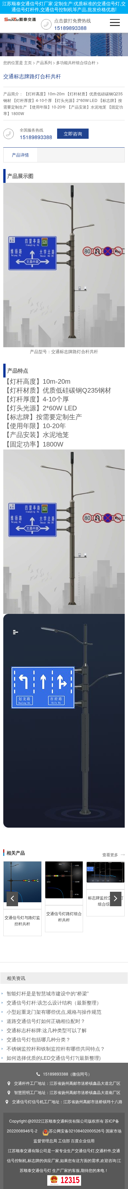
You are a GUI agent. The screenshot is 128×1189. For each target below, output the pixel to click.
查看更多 (110, 855)
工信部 (64, 1140)
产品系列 (44, 62)
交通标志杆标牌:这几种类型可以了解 (47, 1030)
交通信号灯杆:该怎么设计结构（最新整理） (54, 1002)
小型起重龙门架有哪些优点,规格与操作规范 (54, 1011)
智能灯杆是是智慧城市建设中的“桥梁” (48, 993)
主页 (28, 62)
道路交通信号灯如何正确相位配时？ (46, 1020)
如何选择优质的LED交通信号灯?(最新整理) (54, 1057)
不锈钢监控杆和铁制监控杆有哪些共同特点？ (56, 1048)
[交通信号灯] (19, 21)
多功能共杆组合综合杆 (76, 62)
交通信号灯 (41, 1170)
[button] (12, 899)
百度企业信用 (83, 1140)
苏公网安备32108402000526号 (77, 1130)
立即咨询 (73, 133)
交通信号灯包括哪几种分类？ (39, 1039)
